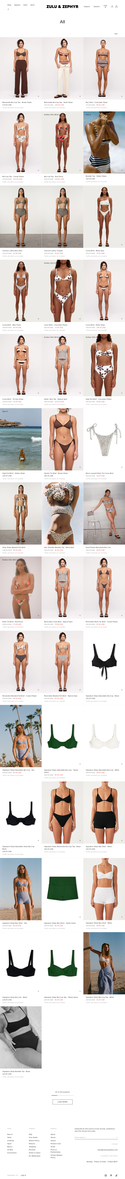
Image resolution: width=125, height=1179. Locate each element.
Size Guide (33, 1137)
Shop (9, 5)
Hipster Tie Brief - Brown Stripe (56, 473)
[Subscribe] (117, 1137)
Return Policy (34, 1140)
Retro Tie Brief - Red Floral (12, 622)
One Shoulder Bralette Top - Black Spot (59, 547)
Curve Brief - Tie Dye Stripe (12, 399)
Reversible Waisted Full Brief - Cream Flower (19, 696)
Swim (25, 5)
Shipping (32, 1147)
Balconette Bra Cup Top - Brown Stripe (17, 102)
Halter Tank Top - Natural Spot (55, 399)
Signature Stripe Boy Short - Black (99, 846)
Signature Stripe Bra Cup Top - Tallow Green (61, 997)
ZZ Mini (10, 1150)
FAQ (30, 1134)
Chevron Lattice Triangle (53, 251)
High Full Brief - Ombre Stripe (13, 473)
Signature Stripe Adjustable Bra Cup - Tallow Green (61, 771)
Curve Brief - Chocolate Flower (56, 325)
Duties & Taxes (35, 1153)
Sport (32, 5)
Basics (9, 1147)
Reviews (32, 1150)
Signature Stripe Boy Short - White (99, 923)
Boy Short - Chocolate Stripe (97, 102)
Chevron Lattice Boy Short (12, 251)
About (53, 1134)
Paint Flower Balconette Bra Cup (98, 547)
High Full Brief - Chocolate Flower (99, 399)
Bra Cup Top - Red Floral (53, 176)
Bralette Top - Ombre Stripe (96, 176)
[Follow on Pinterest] (111, 1175)
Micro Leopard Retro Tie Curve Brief (99, 473)
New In (10, 1134)
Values (53, 1140)
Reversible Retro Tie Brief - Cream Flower (102, 622)
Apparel (17, 5)
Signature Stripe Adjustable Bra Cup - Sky (18, 770)
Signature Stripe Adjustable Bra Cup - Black (102, 696)
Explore (97, 6)
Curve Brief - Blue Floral (11, 325)
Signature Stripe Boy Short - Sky (14, 923)
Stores (53, 1137)
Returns (32, 1144)
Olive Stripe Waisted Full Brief (13, 547)
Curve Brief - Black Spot (95, 251)
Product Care (56, 1144)
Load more (63, 1102)
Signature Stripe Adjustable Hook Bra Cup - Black (18, 848)
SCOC (53, 1147)
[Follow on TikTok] (116, 1175)
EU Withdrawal (34, 1156)
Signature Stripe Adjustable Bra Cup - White (102, 770)
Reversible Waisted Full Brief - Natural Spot (60, 696)
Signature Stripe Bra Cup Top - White (100, 997)
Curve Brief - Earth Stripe (95, 325)
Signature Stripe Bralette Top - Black (16, 1071)
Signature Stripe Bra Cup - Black (14, 997)
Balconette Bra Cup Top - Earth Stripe (58, 102)
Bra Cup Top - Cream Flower (13, 176)
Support (87, 6)
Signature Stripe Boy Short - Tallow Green (60, 923)
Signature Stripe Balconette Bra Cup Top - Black (62, 846)
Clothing (10, 1140)
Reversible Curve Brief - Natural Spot (58, 622)
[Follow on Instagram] (105, 1175)
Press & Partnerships (56, 1151)
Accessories (12, 1153)
